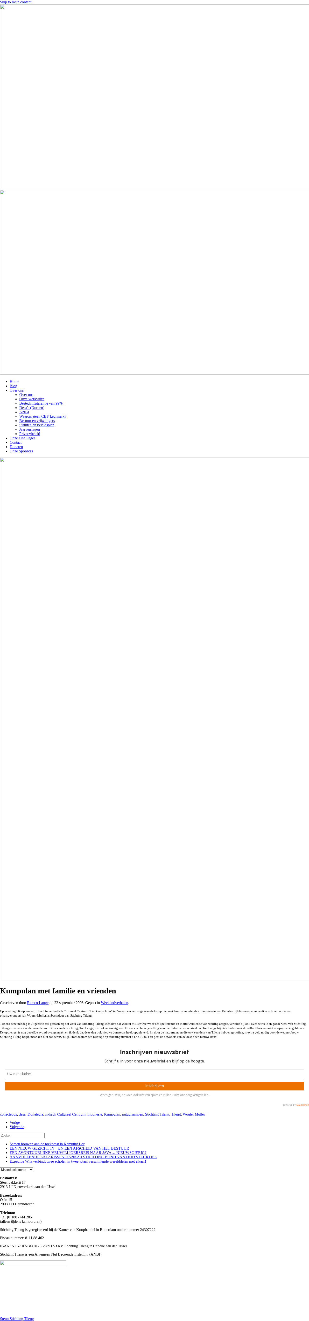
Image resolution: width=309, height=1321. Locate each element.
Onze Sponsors (21, 451)
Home (14, 381)
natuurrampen (132, 1114)
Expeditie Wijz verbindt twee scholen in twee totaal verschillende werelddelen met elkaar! (78, 1161)
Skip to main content (15, 2)
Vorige (15, 1122)
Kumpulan (112, 1114)
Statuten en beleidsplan (36, 425)
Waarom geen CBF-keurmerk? (42, 416)
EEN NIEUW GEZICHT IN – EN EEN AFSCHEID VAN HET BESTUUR (69, 1148)
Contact (15, 442)
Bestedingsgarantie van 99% (41, 403)
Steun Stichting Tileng (17, 1319)
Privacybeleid (29, 434)
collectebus (8, 1114)
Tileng (176, 1114)
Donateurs (35, 1114)
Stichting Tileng (157, 1114)
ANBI (24, 412)
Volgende (17, 1127)
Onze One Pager (22, 438)
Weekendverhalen (114, 1003)
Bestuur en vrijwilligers (37, 421)
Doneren (16, 447)
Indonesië (94, 1114)
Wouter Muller (194, 1114)
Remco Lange (38, 1003)
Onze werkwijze (31, 399)
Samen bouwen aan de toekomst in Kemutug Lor (47, 1144)
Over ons (17, 390)
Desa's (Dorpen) (31, 408)
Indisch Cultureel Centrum (65, 1114)
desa (22, 1114)
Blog (13, 386)
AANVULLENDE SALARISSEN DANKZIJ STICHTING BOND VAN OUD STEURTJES (83, 1157)
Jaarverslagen (29, 429)
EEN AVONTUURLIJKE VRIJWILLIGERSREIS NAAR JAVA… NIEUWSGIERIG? (78, 1153)
